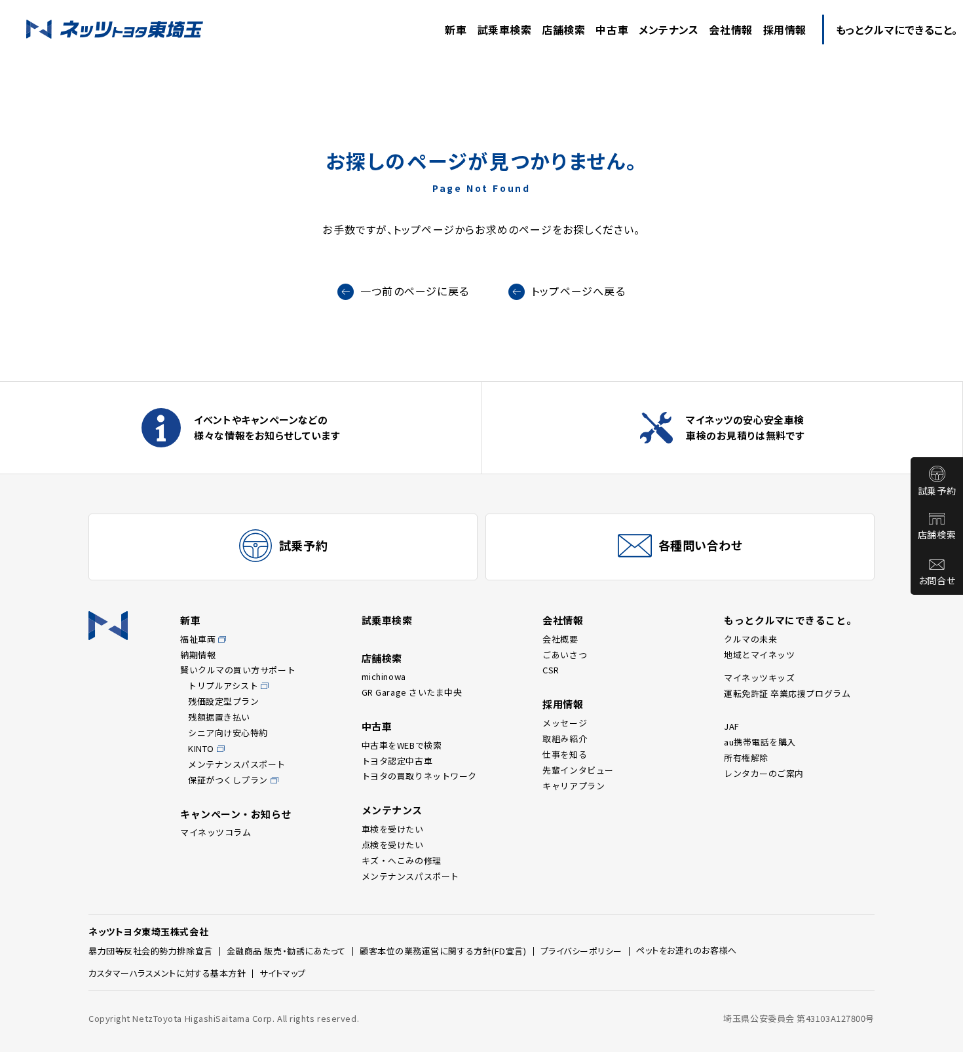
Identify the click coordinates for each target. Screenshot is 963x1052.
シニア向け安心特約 (228, 732)
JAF (732, 726)
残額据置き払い (219, 717)
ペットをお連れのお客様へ (686, 950)
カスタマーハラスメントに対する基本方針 (167, 973)
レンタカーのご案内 (764, 773)
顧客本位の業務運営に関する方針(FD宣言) (443, 951)
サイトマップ (282, 973)
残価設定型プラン (223, 701)
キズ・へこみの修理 (402, 860)
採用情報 (562, 704)
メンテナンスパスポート (237, 764)
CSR (550, 670)
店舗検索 (937, 534)
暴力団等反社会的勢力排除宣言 (150, 951)
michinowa (384, 676)
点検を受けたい (393, 844)
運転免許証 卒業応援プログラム (787, 693)
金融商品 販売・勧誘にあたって (286, 951)
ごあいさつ (564, 654)
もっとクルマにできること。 (790, 620)
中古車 (377, 726)
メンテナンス (392, 810)
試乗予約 (937, 490)
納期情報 (198, 654)
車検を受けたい (393, 829)
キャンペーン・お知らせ (236, 814)
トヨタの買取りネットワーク (419, 776)
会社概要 (560, 639)
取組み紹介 (564, 738)
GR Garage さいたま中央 (412, 692)
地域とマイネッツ (759, 654)
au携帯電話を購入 (760, 742)
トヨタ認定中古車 (397, 761)
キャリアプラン (573, 786)
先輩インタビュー (577, 770)
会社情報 (562, 620)
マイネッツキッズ (759, 677)
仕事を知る (564, 754)
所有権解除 (746, 757)
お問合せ (936, 580)
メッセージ (564, 723)
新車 (190, 620)
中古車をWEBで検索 (402, 745)
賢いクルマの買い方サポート (237, 670)
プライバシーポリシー (581, 951)
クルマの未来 (750, 639)
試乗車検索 (387, 620)
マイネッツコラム (215, 832)
